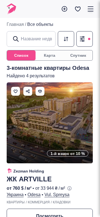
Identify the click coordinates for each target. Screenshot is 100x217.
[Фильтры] (84, 39)
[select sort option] (66, 39)
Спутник (78, 55)
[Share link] (27, 91)
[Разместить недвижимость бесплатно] (64, 8)
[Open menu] (90, 8)
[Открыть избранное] (77, 9)
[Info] (69, 188)
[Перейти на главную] (11, 8)
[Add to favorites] (15, 91)
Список (21, 55)
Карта (49, 55)
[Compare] (40, 91)
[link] (40, 24)
